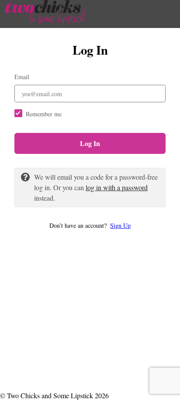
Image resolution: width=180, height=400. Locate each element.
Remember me (44, 114)
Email (21, 77)
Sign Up (120, 225)
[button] (90, 225)
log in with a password (117, 187)
